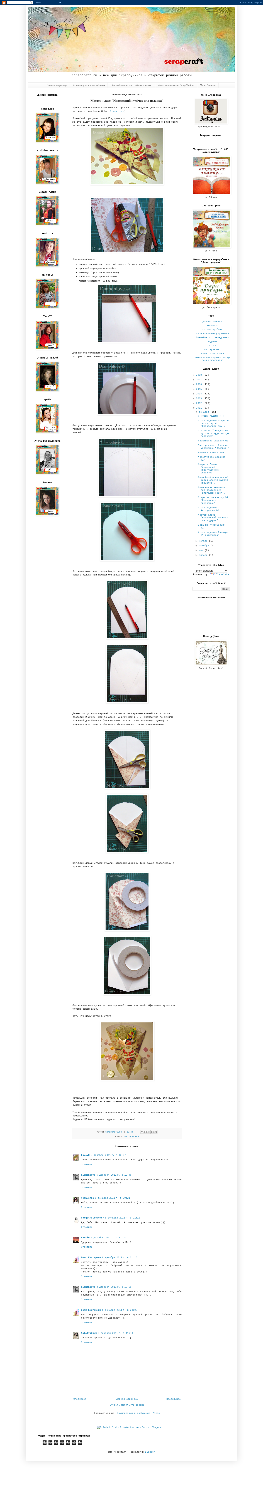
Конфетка (212, 325)
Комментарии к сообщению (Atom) (138, 1413)
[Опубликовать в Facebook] (152, 1132)
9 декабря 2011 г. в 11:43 (115, 1333)
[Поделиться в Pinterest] (155, 1132)
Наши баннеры (208, 85)
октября (204, 545)
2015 (199, 389)
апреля (204, 555)
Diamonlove (117, 111)
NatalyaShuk (89, 1333)
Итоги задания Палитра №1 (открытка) (213, 534)
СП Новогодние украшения (212, 333)
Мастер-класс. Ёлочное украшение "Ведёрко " (213, 446)
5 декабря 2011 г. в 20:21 (112, 1198)
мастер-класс (132, 1136)
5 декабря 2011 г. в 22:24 (108, 1237)
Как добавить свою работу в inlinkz (131, 85)
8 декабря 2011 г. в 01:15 (119, 1257)
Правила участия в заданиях (89, 85)
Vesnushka (87, 1198)
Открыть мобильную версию (127, 1405)
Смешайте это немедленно (212, 337)
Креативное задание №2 (213, 440)
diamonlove (88, 1175)
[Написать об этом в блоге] (145, 1132)
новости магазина (212, 353)
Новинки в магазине (211, 452)
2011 (199, 408)
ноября (204, 541)
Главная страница (57, 85)
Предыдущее (173, 1399)
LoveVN (85, 1155)
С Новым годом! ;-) (211, 416)
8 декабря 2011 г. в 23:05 (119, 1310)
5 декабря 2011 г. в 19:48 (114, 1175)
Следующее (79, 1399)
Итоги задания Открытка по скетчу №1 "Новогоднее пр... (214, 423)
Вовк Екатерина (91, 1257)
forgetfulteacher (92, 1218)
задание (213, 341)
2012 (199, 403)
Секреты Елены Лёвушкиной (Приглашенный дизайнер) (208, 468)
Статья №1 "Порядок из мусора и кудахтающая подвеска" (213, 433)
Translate (222, 574)
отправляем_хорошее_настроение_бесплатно (212, 359)
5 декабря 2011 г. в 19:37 (108, 1155)
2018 (199, 375)
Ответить (86, 1164)
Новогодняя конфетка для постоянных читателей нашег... (212, 490)
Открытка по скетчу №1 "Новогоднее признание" (213, 500)
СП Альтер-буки (213, 329)
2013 (199, 398)
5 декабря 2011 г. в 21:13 (122, 1218)
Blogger (150, 1452)
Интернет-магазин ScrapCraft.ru (176, 85)
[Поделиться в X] (149, 1132)
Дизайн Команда (213, 321)
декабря (204, 412)
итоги (212, 345)
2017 (199, 379)
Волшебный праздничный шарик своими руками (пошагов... (213, 480)
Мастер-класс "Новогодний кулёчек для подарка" (213, 518)
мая (202, 550)
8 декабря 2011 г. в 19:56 (114, 1287)
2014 (199, 393)
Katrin (85, 1237)
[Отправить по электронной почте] (142, 1132)
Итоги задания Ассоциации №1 (208, 509)
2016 (199, 384)
